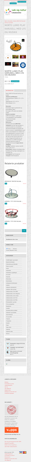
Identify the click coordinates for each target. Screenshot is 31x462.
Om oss (6, 387)
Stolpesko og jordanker (11, 312)
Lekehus (8, 285)
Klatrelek (8, 276)
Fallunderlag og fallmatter (12, 264)
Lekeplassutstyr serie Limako (12, 295)
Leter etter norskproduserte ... (11, 446)
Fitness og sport (9, 266)
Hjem (6, 21)
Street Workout (9, 314)
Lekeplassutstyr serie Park (11, 297)
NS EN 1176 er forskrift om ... (11, 445)
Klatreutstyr (8, 279)
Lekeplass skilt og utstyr (11, 289)
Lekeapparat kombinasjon (11, 283)
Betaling (6, 382)
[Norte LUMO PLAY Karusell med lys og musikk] (8, 58)
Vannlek (7, 323)
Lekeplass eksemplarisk (11, 287)
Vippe (7, 325)
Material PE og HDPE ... (10, 443)
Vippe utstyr (8, 327)
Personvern (7, 457)
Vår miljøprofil (8, 388)
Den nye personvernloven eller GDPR (13, 441)
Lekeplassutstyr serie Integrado (13, 293)
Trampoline (8, 321)
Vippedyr (8, 329)
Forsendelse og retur (9, 383)
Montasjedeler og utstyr (11, 302)
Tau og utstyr (9, 316)
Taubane (8, 318)
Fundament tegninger (9, 393)
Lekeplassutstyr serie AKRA (12, 291)
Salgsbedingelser (8, 385)
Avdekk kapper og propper (12, 260)
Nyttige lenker (8, 390)
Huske (7, 268)
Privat (9, 248)
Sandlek (8, 308)
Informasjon (9, 90)
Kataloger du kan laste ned (10, 391)
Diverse (7, 333)
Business (15, 248)
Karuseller (10, 21)
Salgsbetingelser (8, 453)
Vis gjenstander (13, 3)
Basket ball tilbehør (10, 262)
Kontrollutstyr (9, 281)
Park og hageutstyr (10, 304)
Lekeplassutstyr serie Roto (11, 300)
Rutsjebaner (8, 306)
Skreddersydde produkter (11, 310)
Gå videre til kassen (22, 1)
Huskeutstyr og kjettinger (11, 272)
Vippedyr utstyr (9, 331)
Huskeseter (8, 270)
